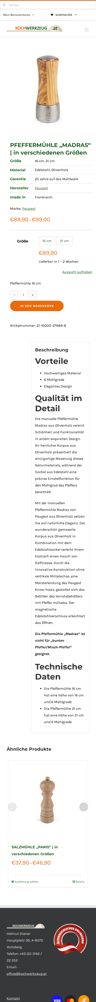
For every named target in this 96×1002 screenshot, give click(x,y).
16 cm (47, 241)
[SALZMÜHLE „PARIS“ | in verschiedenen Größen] (48, 800)
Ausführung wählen (26, 881)
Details (80, 881)
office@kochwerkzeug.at (27, 974)
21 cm (64, 241)
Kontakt (13, 998)
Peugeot (41, 188)
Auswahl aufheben (77, 272)
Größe (22, 241)
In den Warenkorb (37, 306)
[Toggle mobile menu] (87, 29)
